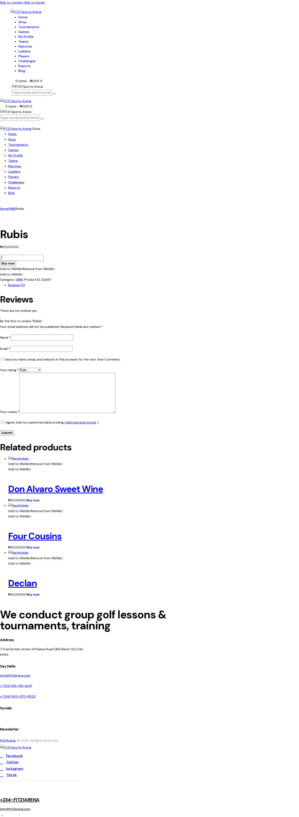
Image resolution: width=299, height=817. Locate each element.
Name (5, 337)
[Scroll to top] (2, 814)
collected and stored (80, 422)
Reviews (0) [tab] (16, 285)
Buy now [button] (33, 500)
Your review (10, 412)
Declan (22, 583)
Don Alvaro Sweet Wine (55, 489)
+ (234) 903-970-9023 (17, 696)
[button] (27, 269)
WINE (12, 209)
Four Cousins (34, 536)
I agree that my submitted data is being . (52, 422)
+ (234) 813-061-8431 (16, 686)
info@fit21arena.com (15, 675)
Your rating (9, 370)
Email (5, 349)
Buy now (8, 263)
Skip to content (11, 2)
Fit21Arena (8, 740)
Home (4, 209)
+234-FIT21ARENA (19, 800)
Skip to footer (34, 2)
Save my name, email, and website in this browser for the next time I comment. (63, 359)
